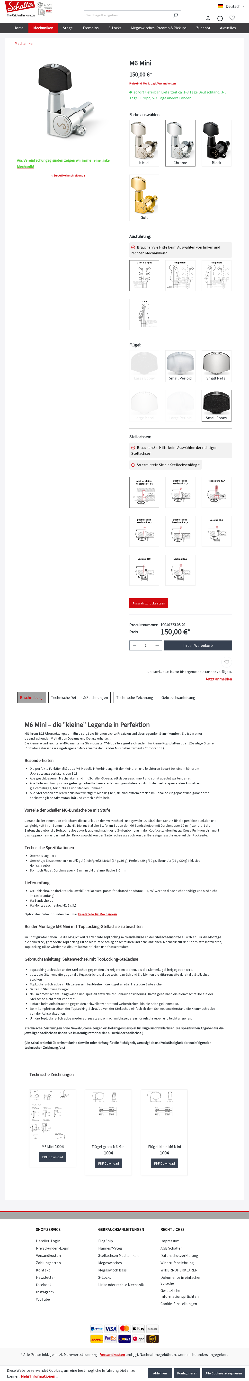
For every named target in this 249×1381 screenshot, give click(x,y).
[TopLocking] (216, 492)
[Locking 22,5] (180, 570)
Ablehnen (160, 1373)
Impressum (169, 1240)
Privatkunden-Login (52, 1248)
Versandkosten (48, 1255)
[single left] (216, 275)
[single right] (180, 275)
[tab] (31, 697)
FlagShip (105, 1240)
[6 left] (144, 314)
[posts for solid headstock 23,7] (180, 531)
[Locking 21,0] (144, 570)
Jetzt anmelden (218, 679)
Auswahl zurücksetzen (149, 603)
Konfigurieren (187, 1373)
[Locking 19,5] (216, 531)
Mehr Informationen (38, 1376)
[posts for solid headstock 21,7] (180, 492)
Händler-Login (48, 1240)
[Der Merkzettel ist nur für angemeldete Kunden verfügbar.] (232, 18)
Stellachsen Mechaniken (118, 1255)
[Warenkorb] (241, 18)
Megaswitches (110, 1262)
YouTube (43, 1299)
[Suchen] (175, 15)
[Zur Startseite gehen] (29, 9)
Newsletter (45, 1277)
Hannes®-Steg (110, 1248)
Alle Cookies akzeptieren (223, 1373)
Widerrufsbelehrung (177, 1262)
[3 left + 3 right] (144, 275)
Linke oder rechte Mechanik (121, 1284)
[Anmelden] (208, 18)
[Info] (220, 18)
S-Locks (104, 1277)
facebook (44, 1284)
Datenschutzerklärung (179, 1255)
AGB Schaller (171, 1248)
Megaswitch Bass (112, 1270)
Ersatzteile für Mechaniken (97, 914)
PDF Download (52, 1157)
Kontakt (43, 1270)
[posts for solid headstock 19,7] (144, 531)
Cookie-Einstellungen (178, 1303)
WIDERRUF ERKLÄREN (179, 1270)
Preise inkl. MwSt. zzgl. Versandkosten (152, 83)
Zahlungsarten (48, 1262)
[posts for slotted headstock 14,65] (144, 492)
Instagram (45, 1291)
